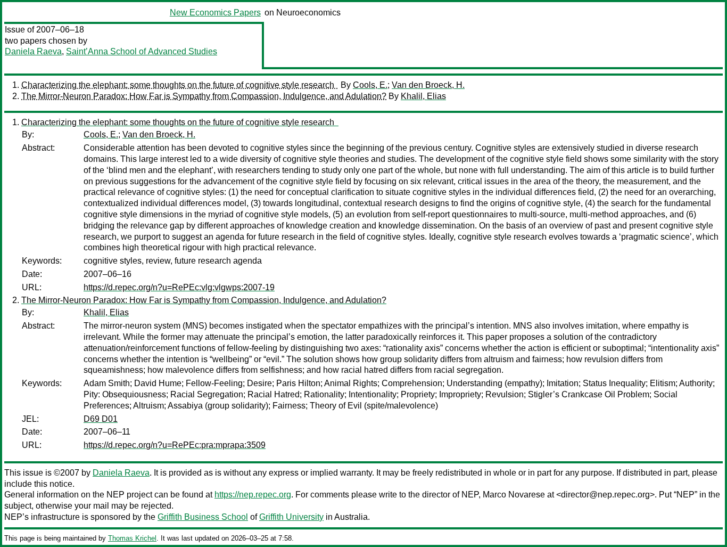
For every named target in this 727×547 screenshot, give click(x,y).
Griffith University (291, 516)
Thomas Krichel (132, 538)
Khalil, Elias (423, 96)
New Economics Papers (215, 12)
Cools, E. (370, 84)
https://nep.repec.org (252, 494)
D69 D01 (101, 418)
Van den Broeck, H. (428, 84)
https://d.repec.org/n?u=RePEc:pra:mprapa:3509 (175, 445)
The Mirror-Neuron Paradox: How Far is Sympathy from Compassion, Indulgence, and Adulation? (203, 96)
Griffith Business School (203, 516)
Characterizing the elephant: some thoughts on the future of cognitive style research (179, 84)
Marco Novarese (514, 494)
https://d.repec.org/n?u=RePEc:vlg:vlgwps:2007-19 (179, 287)
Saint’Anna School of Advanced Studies (141, 51)
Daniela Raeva (33, 51)
